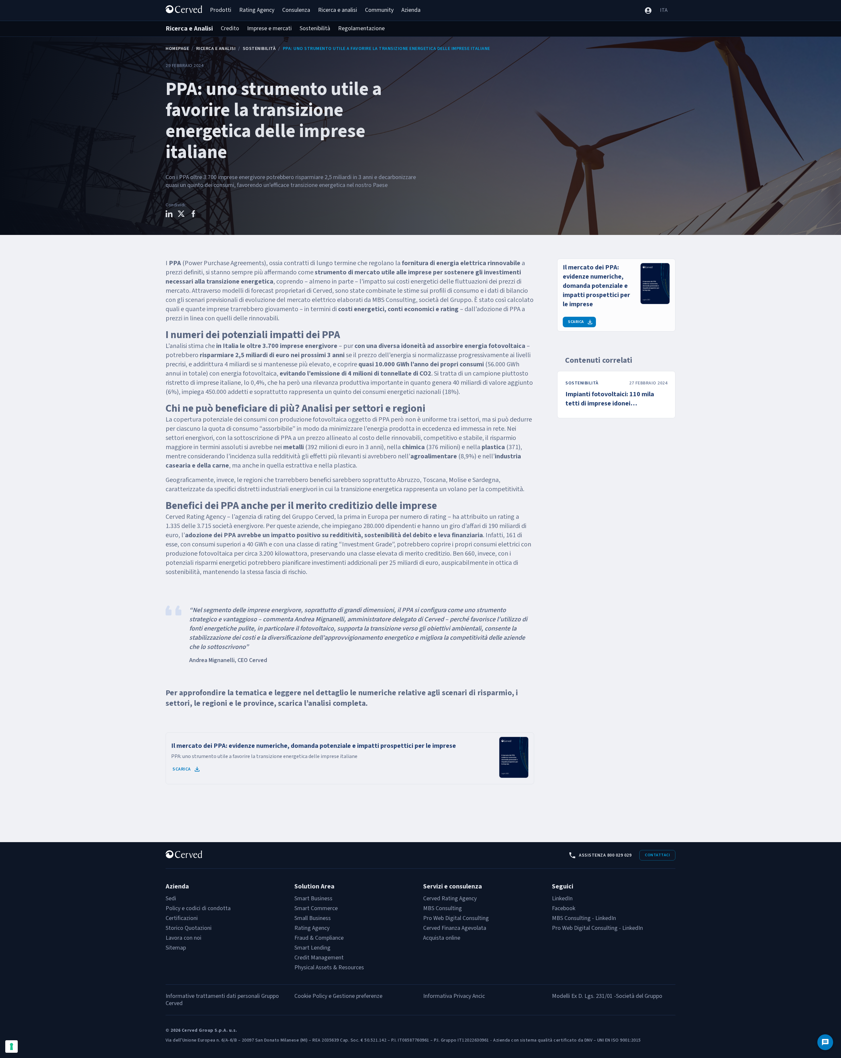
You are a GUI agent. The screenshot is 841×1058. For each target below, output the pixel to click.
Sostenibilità (259, 48)
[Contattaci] (825, 1042)
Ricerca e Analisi (216, 48)
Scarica (181, 769)
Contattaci (657, 855)
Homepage (177, 48)
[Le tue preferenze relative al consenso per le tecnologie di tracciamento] (11, 1046)
